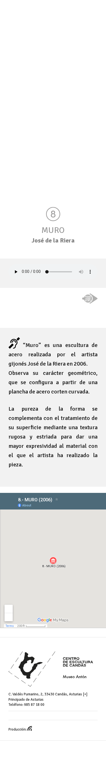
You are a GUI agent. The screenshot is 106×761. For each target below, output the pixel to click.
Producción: (17, 729)
